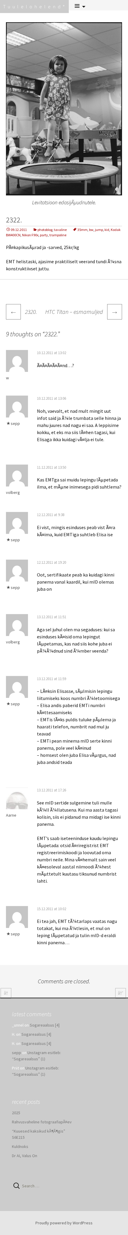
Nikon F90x (30, 235)
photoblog (45, 229)
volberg (13, 492)
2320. (23, 311)
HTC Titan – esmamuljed (81, 311)
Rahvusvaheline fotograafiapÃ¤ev (42, 1122)
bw (91, 229)
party (44, 235)
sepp (15, 423)
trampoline (57, 235)
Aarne (11, 815)
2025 (16, 1112)
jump (99, 229)
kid (106, 229)
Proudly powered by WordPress (64, 1223)
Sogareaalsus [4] (45, 1025)
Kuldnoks (20, 1146)
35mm (82, 229)
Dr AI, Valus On (24, 1155)
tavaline (60, 229)
